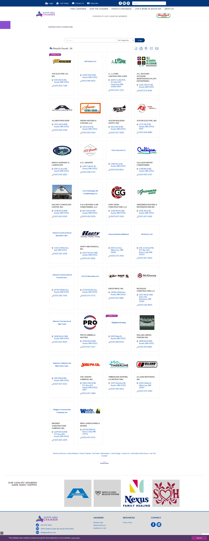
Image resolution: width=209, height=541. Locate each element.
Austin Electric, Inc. (147, 121)
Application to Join (100, 528)
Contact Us (126, 453)
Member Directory (100, 525)
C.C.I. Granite (86, 163)
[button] (51, 48)
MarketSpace (105, 453)
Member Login (98, 522)
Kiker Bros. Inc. (116, 289)
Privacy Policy (127, 522)
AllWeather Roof (61, 121)
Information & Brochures (139, 453)
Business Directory (60, 453)
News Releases (73, 453)
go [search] (141, 40)
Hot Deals (95, 453)
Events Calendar (85, 453)
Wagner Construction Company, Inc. (59, 425)
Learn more (75, 538)
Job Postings (115, 453)
